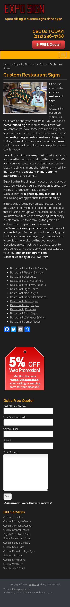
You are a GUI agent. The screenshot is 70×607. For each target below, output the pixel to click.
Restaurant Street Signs (24, 301)
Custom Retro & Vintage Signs (19, 551)
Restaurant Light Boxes (24, 289)
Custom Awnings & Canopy (17, 525)
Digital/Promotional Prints (16, 534)
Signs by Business (25, 64)
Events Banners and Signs (17, 538)
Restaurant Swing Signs (24, 305)
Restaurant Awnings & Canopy (28, 268)
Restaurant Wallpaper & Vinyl (27, 317)
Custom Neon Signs (13, 547)
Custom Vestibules (13, 564)
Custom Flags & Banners (16, 542)
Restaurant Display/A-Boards (28, 284)
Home (7, 64)
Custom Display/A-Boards (17, 521)
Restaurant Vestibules (23, 276)
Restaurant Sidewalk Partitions (28, 297)
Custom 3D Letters (13, 517)
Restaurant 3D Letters (23, 309)
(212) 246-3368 (48, 36)
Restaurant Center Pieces (25, 321)
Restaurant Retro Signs (24, 313)
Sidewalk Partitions (13, 555)
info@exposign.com (20, 589)
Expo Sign (34, 584)
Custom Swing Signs (14, 559)
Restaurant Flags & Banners (27, 272)
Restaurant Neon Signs (24, 293)
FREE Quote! (50, 44)
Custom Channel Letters (16, 530)
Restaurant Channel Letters (26, 280)
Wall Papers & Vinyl (14, 568)
